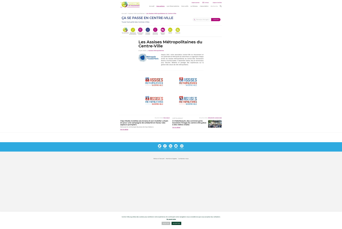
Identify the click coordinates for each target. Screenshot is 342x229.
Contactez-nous (183, 158)
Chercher (220, 6)
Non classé (167, 118)
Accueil (151, 6)
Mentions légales (171, 158)
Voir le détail (124, 129)
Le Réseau (194, 6)
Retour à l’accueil (158, 158)
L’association (204, 6)
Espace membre (217, 2)
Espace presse (195, 2)
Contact (206, 2)
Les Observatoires (173, 6)
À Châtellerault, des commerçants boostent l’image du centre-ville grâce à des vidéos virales (189, 123)
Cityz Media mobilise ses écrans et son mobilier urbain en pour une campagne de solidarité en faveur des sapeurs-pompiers (144, 123)
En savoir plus (171, 219)
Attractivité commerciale (215, 118)
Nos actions (160, 6)
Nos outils (184, 6)
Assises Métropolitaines (136, 13)
